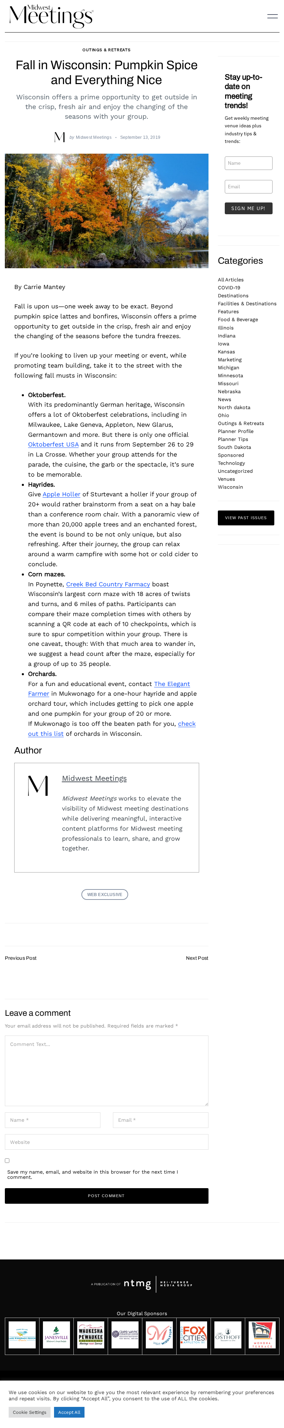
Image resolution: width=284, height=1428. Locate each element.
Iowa (223, 343)
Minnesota (230, 375)
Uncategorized (235, 471)
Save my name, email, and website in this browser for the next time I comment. (92, 1174)
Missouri (228, 383)
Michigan (228, 367)
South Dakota (234, 447)
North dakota (234, 407)
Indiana (227, 335)
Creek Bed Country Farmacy (108, 584)
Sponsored (231, 455)
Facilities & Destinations (247, 303)
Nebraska (229, 391)
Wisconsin (230, 487)
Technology (231, 463)
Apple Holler (61, 494)
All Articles (231, 279)
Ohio (223, 415)
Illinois (226, 328)
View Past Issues (246, 518)
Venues (226, 479)
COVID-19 (229, 287)
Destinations (233, 295)
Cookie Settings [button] (29, 1412)
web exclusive (105, 894)
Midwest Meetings (94, 137)
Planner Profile (236, 431)
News (224, 399)
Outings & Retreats (106, 49)
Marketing (230, 359)
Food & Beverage (238, 319)
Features (228, 311)
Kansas (226, 351)
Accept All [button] (69, 1412)
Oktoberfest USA (53, 444)
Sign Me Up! (248, 208)
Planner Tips (233, 439)
